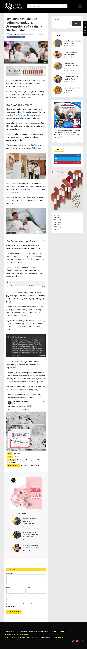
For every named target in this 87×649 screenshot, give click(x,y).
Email (29, 587)
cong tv (21, 460)
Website (8, 596)
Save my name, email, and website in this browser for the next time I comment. (25, 605)
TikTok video (36, 148)
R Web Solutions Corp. (57, 637)
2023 (55, 224)
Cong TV (12, 115)
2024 (55, 222)
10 (73, 57)
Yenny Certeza (15, 34)
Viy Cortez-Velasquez (23, 87)
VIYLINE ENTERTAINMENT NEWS (30, 465)
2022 (55, 227)
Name (8, 587)
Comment (9, 573)
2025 (55, 220)
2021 (55, 229)
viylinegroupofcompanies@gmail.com (18, 634)
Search (56, 20)
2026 (55, 217)
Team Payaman (30, 460)
